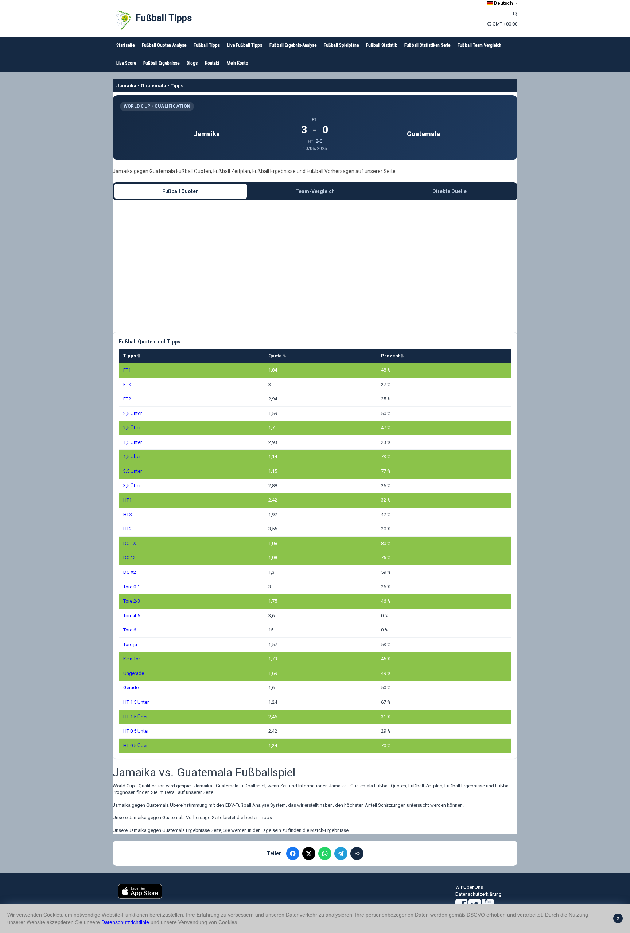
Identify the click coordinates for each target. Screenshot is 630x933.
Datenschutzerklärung (478, 894)
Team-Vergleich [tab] (315, 191)
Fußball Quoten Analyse (164, 45)
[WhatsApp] (324, 853)
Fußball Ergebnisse (161, 63)
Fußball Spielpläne (341, 45)
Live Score (126, 63)
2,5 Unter (132, 413)
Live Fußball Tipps (244, 45)
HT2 (127, 528)
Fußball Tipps (164, 18)
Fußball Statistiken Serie (427, 45)
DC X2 (129, 572)
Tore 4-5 (131, 615)
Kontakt (212, 63)
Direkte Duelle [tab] (449, 191)
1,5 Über (132, 456)
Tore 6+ (131, 630)
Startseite (125, 45)
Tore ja (130, 644)
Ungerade (133, 673)
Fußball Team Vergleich (479, 45)
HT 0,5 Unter (136, 731)
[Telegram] (340, 853)
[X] (308, 853)
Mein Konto (237, 63)
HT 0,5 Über (135, 745)
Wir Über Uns (469, 887)
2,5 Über (132, 427)
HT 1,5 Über (135, 716)
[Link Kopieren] (356, 853)
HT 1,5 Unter (136, 702)
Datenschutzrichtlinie (125, 922)
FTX (127, 384)
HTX (127, 514)
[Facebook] (292, 853)
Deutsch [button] (503, 3)
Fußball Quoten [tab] (180, 191)
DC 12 (129, 557)
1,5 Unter (132, 442)
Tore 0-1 (131, 587)
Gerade (131, 687)
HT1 (127, 500)
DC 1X (129, 543)
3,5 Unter (132, 471)
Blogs (192, 63)
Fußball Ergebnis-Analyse (292, 45)
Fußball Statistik (381, 45)
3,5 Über (132, 485)
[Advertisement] (315, 266)
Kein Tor (131, 658)
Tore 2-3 (131, 601)
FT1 (127, 370)
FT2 (127, 399)
